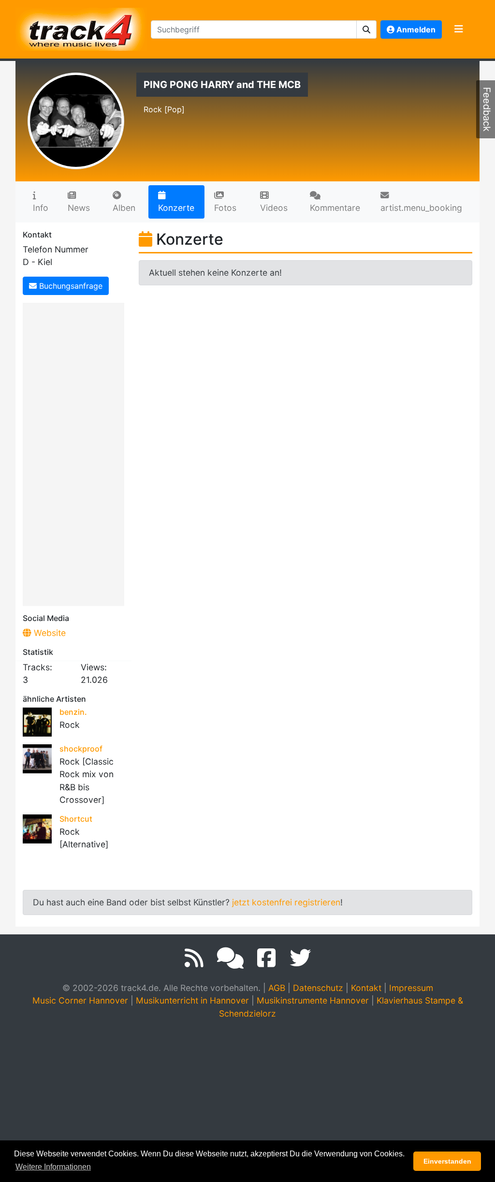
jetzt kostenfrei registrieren (286, 902)
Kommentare (335, 208)
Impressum (411, 988)
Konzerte (176, 208)
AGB (276, 988)
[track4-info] (230, 958)
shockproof (80, 749)
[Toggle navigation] (459, 29)
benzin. (73, 712)
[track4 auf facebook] (266, 958)
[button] (367, 29)
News (79, 208)
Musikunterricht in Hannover (192, 1000)
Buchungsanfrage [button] (69, 286)
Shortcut (75, 819)
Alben (124, 208)
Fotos (225, 208)
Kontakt (366, 988)
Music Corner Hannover (80, 1000)
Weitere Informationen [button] (53, 1167)
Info (40, 208)
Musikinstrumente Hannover (313, 1000)
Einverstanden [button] (447, 1161)
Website (48, 633)
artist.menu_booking (421, 208)
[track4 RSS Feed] (194, 958)
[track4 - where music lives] (81, 27)
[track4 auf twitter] (300, 958)
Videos (274, 208)
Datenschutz (318, 988)
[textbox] (254, 29)
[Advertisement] (76, 453)
